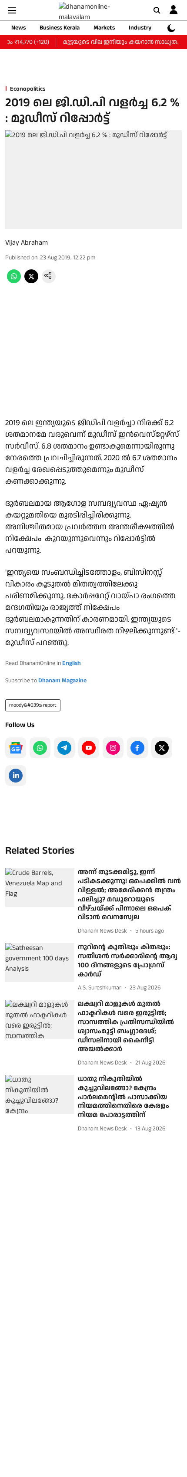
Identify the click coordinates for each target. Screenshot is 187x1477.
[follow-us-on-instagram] (113, 747)
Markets (104, 27)
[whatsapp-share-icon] (14, 281)
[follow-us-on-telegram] (64, 747)
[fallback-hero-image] (39, 887)
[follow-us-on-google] (15, 747)
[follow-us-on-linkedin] (15, 775)
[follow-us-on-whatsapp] (40, 747)
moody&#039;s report (33, 705)
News (18, 27)
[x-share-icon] (31, 281)
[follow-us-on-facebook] (137, 747)
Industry (140, 27)
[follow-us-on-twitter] (161, 747)
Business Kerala (60, 27)
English (71, 663)
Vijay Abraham (26, 243)
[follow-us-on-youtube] (88, 747)
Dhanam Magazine (62, 680)
